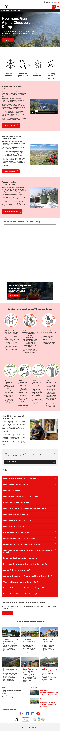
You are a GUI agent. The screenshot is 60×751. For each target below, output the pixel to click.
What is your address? (11, 490)
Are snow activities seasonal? (14, 526)
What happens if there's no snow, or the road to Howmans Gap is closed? (27, 551)
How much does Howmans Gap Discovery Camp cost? (23, 588)
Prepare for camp (11, 462)
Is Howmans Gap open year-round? (16, 502)
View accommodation (11, 211)
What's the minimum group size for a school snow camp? (24, 508)
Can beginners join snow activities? (16, 532)
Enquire (53, 6)
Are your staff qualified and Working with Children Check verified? (27, 576)
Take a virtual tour (10, 125)
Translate (56, 2)
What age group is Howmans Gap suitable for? (20, 496)
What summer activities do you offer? (17, 520)
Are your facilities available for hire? (16, 570)
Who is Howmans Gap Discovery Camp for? (19, 478)
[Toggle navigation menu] (58, 6)
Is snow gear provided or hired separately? (19, 538)
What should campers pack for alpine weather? (20, 582)
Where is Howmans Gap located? (15, 484)
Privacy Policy (25, 727)
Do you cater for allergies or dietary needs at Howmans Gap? (25, 564)
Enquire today (14, 295)
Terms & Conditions (33, 727)
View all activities (9, 171)
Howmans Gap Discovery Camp (10, 10)
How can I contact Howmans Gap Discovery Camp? (22, 594)
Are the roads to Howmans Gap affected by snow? (22, 544)
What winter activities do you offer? (16, 514)
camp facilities (8, 201)
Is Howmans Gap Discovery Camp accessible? (20, 558)
